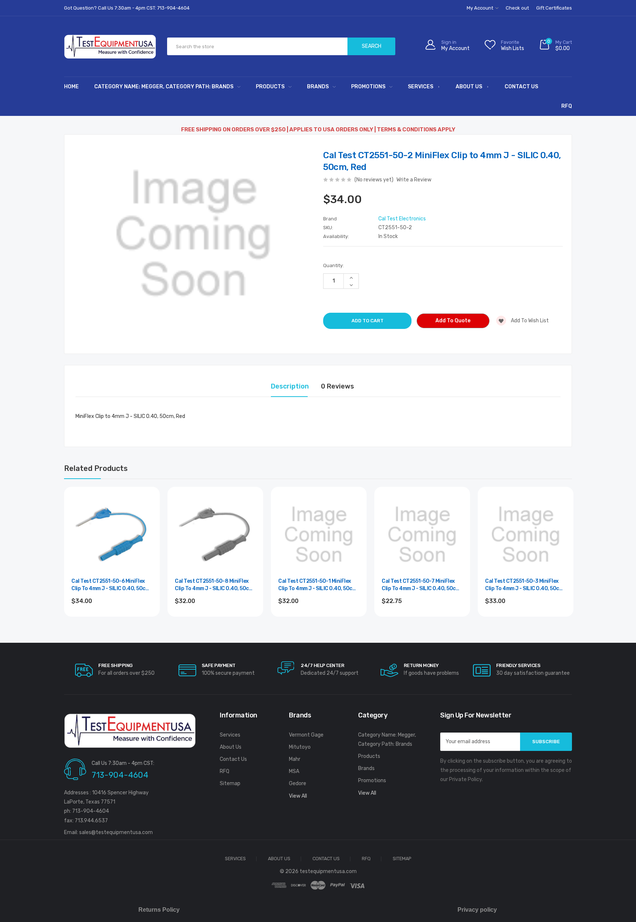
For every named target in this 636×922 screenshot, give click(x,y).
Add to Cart (112, 621)
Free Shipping (115, 665)
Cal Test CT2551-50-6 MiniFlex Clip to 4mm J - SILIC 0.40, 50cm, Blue (111, 585)
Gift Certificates (554, 8)
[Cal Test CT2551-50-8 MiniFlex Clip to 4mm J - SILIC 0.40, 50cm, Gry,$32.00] (215, 534)
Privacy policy (477, 910)
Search (371, 46)
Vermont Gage (306, 735)
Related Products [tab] (96, 468)
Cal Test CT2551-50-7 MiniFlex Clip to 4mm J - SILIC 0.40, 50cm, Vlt (421, 585)
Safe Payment (219, 665)
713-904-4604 (120, 775)
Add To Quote (452, 321)
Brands (318, 87)
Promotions (368, 87)
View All (298, 796)
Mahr (294, 759)
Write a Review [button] (413, 180)
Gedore (297, 783)
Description (290, 386)
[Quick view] (146, 532)
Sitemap (230, 783)
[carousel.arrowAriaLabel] (84, 670)
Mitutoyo (300, 747)
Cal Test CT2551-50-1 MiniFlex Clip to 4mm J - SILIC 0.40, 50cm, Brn (318, 585)
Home (71, 87)
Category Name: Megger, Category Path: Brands (163, 87)
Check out (517, 8)
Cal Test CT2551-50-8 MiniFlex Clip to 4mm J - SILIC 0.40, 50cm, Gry (214, 585)
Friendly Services (518, 665)
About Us (469, 87)
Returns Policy (159, 910)
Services (420, 87)
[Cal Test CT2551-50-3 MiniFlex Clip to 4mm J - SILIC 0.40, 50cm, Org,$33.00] (525, 534)
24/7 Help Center (322, 665)
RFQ (566, 106)
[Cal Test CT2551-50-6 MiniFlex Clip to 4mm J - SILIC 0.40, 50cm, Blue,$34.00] (111, 534)
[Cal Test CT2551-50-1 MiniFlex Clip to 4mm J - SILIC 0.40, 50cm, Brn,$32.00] (318, 534)
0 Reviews (337, 386)
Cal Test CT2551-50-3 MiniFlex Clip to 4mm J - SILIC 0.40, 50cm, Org (525, 585)
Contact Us (521, 87)
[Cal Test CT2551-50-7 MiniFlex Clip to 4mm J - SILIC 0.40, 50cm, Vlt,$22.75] (422, 534)
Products (270, 87)
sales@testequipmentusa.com (116, 832)
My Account (480, 8)
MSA (294, 771)
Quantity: (333, 265)
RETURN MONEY (421, 665)
